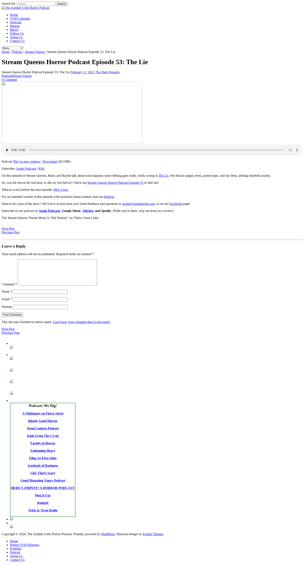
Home (14, 15)
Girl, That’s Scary (42, 473)
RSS (41, 168)
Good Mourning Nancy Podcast (43, 480)
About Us (16, 37)
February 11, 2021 (83, 72)
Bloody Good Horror (42, 421)
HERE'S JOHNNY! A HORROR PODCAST (43, 488)
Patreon (15, 26)
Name (7, 291)
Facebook (175, 204)
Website (7, 307)
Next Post (8, 228)
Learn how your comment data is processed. (81, 322)
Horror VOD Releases (24, 545)
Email (7, 299)
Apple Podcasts (26, 168)
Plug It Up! (43, 495)
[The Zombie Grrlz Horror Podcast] (25, 8)
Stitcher (88, 211)
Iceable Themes (153, 534)
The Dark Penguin (107, 72)
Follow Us (17, 33)
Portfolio (15, 548)
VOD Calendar (20, 18)
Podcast (17, 52)
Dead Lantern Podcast (43, 428)
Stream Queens (35, 52)
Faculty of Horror (42, 443)
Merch (14, 29)
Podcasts (15, 22)
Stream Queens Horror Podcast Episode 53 (115, 182)
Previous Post (10, 232)
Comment (9, 284)
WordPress (108, 534)
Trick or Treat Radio (42, 510)
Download (50, 161)
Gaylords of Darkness (43, 465)
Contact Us (17, 41)
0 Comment (9, 79)
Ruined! (43, 503)
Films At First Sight (42, 458)
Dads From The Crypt (43, 436)
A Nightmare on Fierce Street (42, 413)
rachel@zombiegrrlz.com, (139, 204)
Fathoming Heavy (42, 450)
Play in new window (27, 161)
